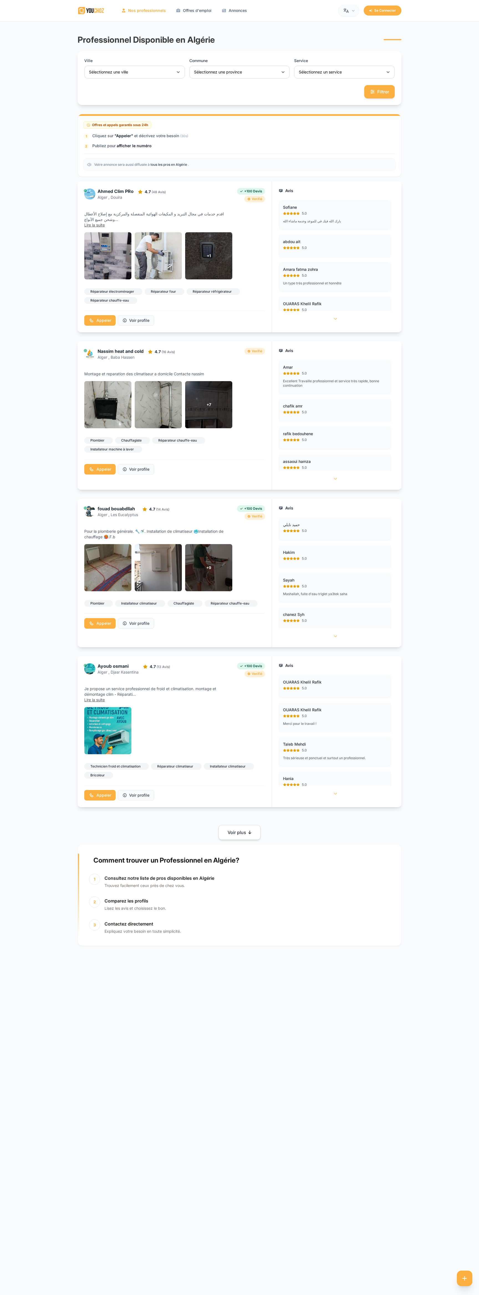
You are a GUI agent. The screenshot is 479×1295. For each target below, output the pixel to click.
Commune (198, 60)
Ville (88, 60)
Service (301, 60)
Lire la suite (94, 225)
